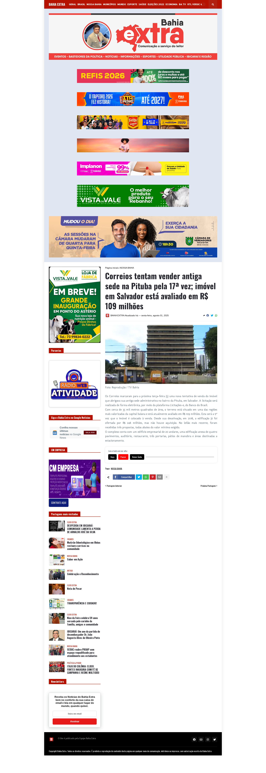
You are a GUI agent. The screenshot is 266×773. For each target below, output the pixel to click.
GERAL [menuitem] (72, 4)
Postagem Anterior (114, 485)
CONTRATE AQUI (58, 505)
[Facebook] (207, 315)
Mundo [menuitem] (121, 4)
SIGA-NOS (90, 435)
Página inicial (111, 268)
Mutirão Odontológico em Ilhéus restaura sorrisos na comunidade (83, 548)
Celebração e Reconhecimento (83, 576)
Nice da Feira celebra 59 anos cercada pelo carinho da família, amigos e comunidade (82, 623)
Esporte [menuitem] (132, 4)
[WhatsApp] (216, 315)
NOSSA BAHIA (127, 268)
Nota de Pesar (74, 591)
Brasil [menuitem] (81, 4)
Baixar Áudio (137, 456)
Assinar (74, 723)
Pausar (123, 456)
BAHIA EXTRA (57, 4)
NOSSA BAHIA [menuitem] (94, 4)
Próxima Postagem (208, 485)
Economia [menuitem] (171, 4)
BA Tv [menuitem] (182, 4)
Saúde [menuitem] (142, 4)
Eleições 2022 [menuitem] (156, 4)
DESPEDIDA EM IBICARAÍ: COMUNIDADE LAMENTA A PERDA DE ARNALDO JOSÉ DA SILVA (84, 531)
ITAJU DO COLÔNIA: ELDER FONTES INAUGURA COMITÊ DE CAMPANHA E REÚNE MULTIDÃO (83, 672)
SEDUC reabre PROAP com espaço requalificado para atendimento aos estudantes (82, 655)
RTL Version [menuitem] (194, 4)
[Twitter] (212, 315)
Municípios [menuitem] (109, 4)
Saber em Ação (75, 561)
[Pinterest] (153, 477)
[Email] (160, 477)
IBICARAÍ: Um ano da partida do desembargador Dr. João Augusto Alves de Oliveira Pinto (83, 637)
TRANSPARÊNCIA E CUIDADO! (82, 605)
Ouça (112, 456)
